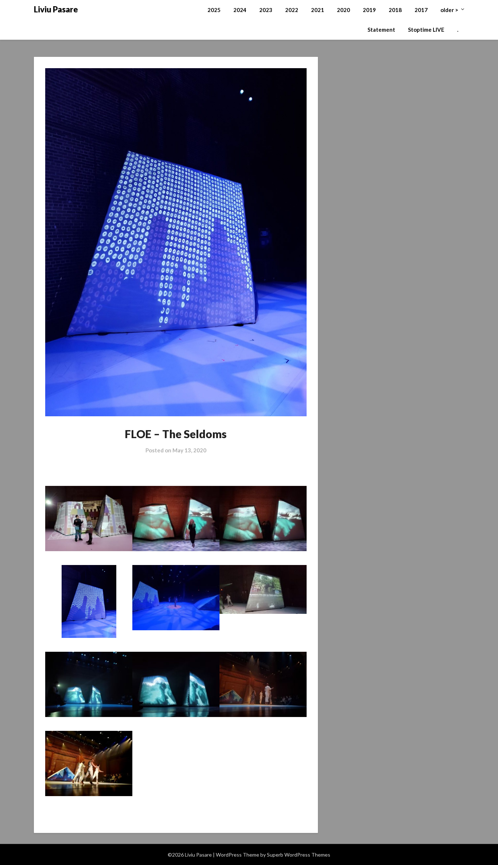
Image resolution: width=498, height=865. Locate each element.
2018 (395, 10)
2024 (239, 10)
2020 (343, 10)
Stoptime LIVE (426, 29)
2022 (291, 10)
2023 (265, 10)
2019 (369, 10)
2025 (214, 10)
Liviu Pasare (56, 9)
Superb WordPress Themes (298, 855)
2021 (317, 10)
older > (449, 10)
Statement (381, 29)
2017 (421, 10)
